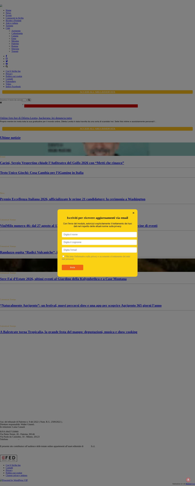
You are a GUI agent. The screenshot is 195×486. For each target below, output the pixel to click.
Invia (72, 267)
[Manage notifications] (188, 479)
